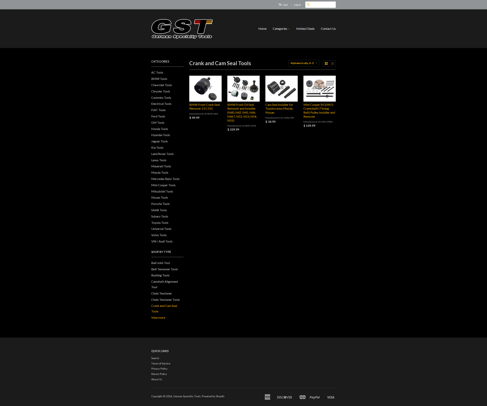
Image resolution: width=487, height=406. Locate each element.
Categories (280, 28)
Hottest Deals (305, 28)
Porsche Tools (160, 203)
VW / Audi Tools (162, 241)
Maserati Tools (161, 166)
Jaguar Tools (159, 141)
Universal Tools (161, 228)
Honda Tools (159, 129)
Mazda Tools (159, 172)
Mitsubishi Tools (162, 191)
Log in (297, 4)
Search (155, 358)
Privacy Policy (159, 368)
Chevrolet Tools (161, 85)
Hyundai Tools (160, 135)
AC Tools (157, 72)
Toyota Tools (159, 222)
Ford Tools (158, 116)
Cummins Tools (161, 97)
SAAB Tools (159, 210)
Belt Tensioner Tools (164, 269)
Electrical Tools (161, 103)
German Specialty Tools (187, 396)
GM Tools (157, 122)
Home (262, 28)
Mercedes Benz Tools (165, 179)
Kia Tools (157, 147)
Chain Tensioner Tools (165, 299)
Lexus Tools (158, 160)
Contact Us (328, 28)
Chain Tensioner (161, 293)
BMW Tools (159, 78)
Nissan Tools (159, 197)
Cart (285, 4)
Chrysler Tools (160, 91)
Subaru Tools (159, 216)
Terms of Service (160, 363)
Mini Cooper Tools (163, 185)
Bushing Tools (160, 275)
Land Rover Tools (162, 154)
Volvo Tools (159, 235)
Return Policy (159, 374)
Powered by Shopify (213, 396)
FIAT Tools (158, 110)
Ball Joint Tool (160, 263)
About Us (156, 379)
